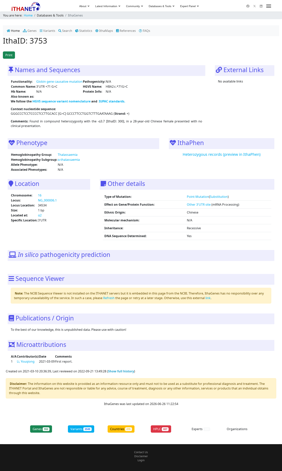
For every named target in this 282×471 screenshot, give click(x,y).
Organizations (240, 429)
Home (15, 31)
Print (8, 55)
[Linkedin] (261, 6)
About (82, 6)
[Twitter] (254, 6)
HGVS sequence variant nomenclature (61, 101)
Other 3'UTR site (199, 204)
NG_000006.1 (47, 200)
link (208, 298)
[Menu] (268, 6)
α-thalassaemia (69, 160)
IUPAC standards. (111, 101)
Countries (120, 429)
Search (66, 31)
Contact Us (141, 452)
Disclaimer (141, 456)
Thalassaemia (68, 155)
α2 (40, 215)
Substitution (219, 197)
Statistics (85, 31)
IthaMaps (105, 31)
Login (141, 460)
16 (39, 195)
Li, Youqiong (26, 361)
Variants (48, 31)
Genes (32, 31)
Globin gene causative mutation (59, 81)
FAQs (146, 31)
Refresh (109, 298)
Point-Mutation (198, 197)
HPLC (160, 429)
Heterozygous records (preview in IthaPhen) (222, 154)
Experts (200, 429)
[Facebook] (247, 6)
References (127, 31)
